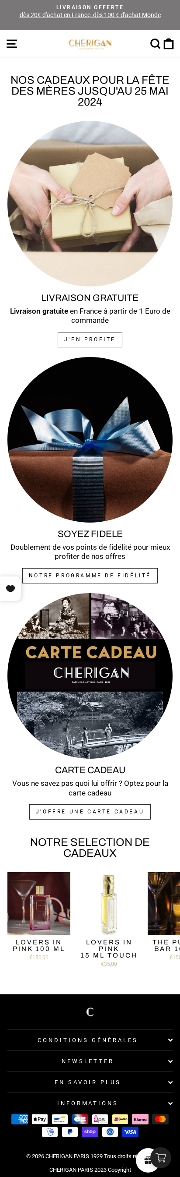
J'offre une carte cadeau (90, 812)
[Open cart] (160, 1157)
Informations (88, 1103)
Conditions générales (88, 1040)
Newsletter (88, 1061)
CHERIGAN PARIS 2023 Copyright (90, 1169)
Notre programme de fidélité (90, 576)
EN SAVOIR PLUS (88, 1082)
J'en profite (90, 339)
